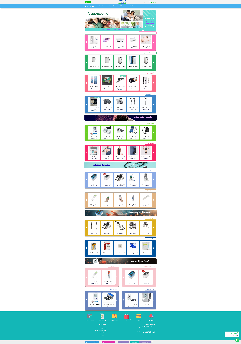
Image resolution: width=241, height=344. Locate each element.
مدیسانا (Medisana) (123, 5)
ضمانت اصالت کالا (103, 335)
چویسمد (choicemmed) (140, 5)
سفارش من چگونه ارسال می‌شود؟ (100, 330)
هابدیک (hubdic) (131, 5)
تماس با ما (108, 5)
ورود (144, 2)
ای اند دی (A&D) (115, 5)
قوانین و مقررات (103, 328)
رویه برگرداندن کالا (103, 332)
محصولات (154, 5)
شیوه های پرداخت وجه (102, 334)
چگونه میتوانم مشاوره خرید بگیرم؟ (100, 327)
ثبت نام (140, 2)
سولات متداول (101, 5)
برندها (148, 5)
